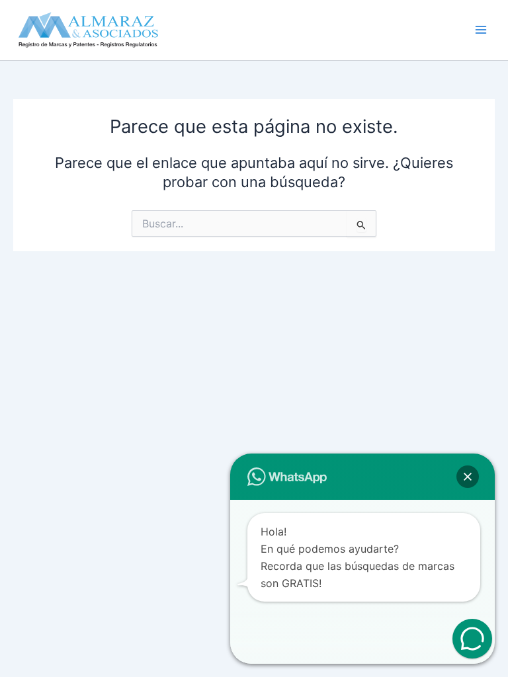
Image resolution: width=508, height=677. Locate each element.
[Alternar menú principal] (481, 30)
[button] (467, 476)
